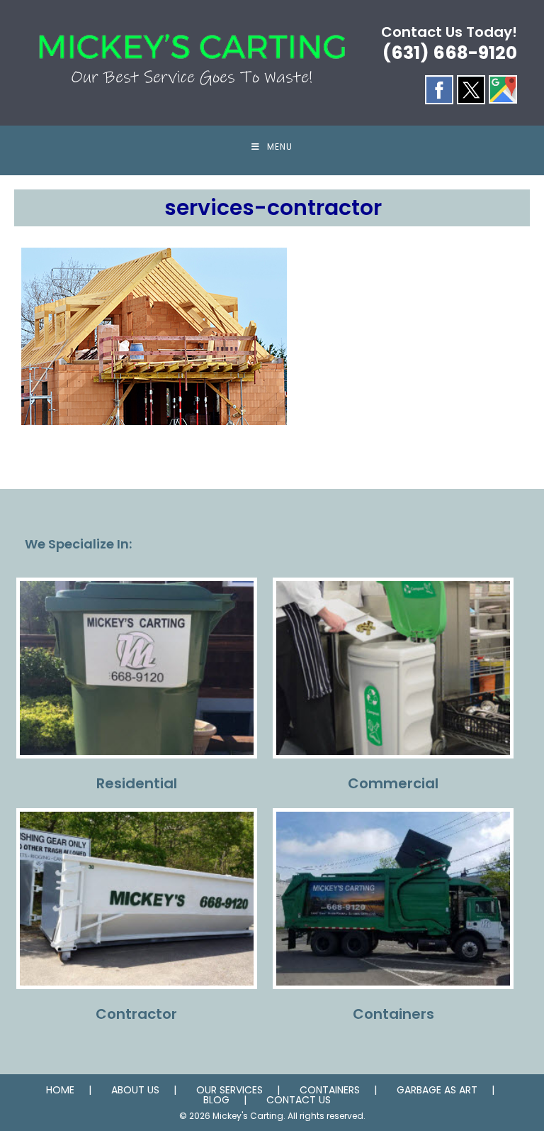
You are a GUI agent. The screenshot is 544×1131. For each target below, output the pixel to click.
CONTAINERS (330, 1090)
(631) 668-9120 (449, 52)
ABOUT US (135, 1090)
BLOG (216, 1100)
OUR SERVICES (229, 1090)
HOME (60, 1090)
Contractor (136, 1014)
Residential (136, 783)
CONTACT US (298, 1100)
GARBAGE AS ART (437, 1090)
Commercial (393, 783)
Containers (393, 1014)
